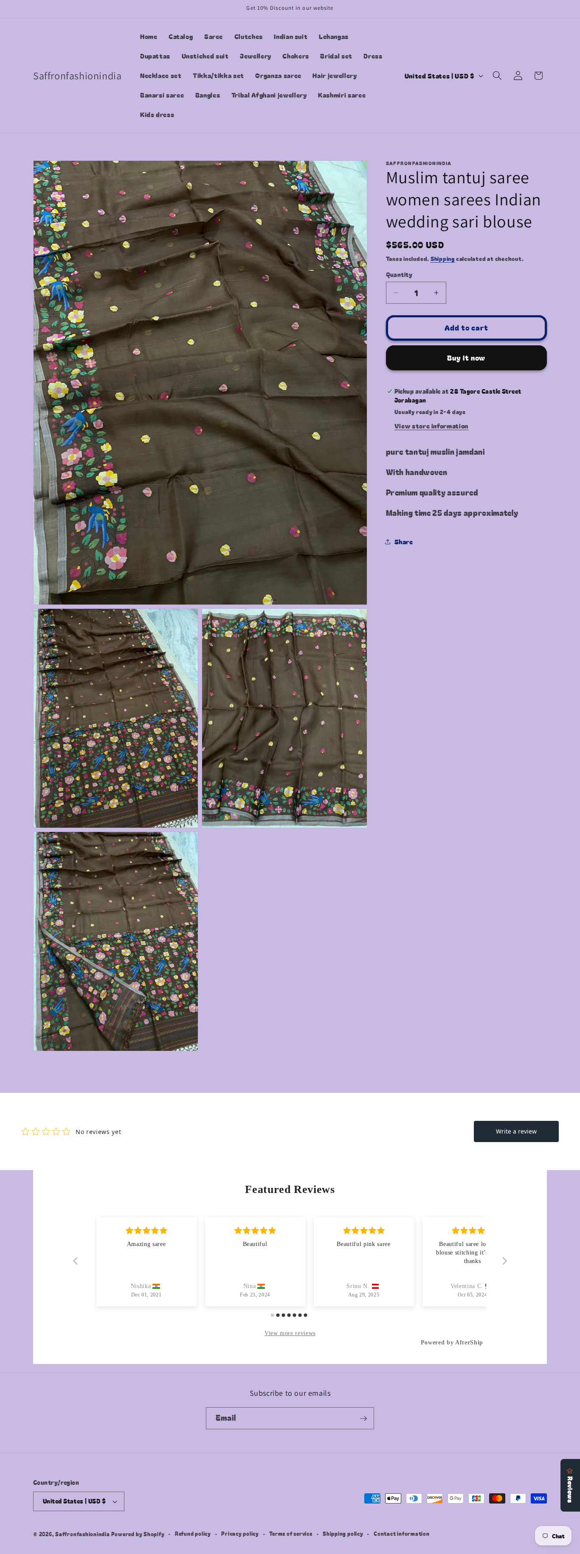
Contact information (402, 1533)
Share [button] (403, 541)
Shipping (443, 259)
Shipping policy (343, 1533)
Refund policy (193, 1533)
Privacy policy (240, 1533)
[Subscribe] (363, 1419)
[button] (497, 75)
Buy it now (466, 358)
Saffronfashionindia (82, 1533)
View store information (431, 425)
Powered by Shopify (138, 1533)
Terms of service (290, 1533)
